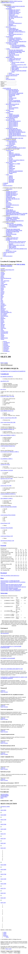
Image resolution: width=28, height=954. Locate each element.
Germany (3, 291)
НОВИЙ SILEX (12, 25)
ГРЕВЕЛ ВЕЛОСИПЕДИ (15, 133)
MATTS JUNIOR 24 (13, 122)
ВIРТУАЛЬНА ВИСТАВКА (15, 30)
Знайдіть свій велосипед (11, 75)
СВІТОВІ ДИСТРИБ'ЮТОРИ (16, 50)
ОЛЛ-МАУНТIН (12, 98)
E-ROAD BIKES (10, 145)
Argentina (3, 273)
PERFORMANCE (13, 141)
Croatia (2, 283)
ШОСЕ (10, 106)
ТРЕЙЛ (10, 96)
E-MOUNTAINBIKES (11, 140)
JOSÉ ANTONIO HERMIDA (18, 45)
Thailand (2, 335)
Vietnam (2, 339)
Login (7, 78)
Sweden (2, 330)
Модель (5, 341)
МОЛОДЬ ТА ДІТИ (10, 120)
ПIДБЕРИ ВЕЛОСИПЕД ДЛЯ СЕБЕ (14, 138)
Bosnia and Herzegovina (6, 278)
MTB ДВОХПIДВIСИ (14, 90)
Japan (2, 300)
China (2, 279)
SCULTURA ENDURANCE (15, 23)
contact (4, 932)
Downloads (5, 345)
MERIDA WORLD (10, 57)
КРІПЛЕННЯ (12, 166)
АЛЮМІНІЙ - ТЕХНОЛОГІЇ (15, 39)
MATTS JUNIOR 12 (13, 126)
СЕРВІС (8, 48)
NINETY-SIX (12, 14)
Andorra (2, 272)
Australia (2, 274)
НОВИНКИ (9, 8)
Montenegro (3, 308)
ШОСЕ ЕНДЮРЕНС (13, 107)
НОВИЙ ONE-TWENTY (14, 9)
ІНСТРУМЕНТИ (13, 172)
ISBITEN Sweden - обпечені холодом (17, 241)
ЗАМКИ (11, 173)
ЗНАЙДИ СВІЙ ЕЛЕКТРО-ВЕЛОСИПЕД (16, 147)
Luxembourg (3, 305)
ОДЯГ (7, 174)
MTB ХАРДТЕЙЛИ (13, 92)
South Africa (3, 328)
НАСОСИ (11, 169)
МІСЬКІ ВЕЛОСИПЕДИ (12, 117)
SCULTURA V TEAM (14, 74)
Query (2, 81)
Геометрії (5, 343)
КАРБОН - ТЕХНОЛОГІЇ (15, 37)
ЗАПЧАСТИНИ (9, 150)
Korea (2, 301)
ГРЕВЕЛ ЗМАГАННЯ (14, 115)
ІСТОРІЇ (11, 61)
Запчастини (6, 347)
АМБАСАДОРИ (12, 44)
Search (2, 83)
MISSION (11, 24)
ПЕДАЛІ (11, 158)
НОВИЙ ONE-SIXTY (14, 11)
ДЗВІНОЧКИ (12, 168)
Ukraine (2, 336)
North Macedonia (4, 316)
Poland (2, 319)
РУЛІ (10, 151)
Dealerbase (5, 935)
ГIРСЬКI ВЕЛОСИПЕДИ (15, 121)
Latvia (2, 302)
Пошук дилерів (4, 362)
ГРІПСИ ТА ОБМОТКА (14, 154)
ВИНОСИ (11, 152)
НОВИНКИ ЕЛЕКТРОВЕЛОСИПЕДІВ (15, 6)
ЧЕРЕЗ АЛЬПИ (15, 68)
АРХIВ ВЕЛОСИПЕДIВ (11, 128)
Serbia (2, 323)
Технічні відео (6, 346)
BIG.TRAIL (11, 18)
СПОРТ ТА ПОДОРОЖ (14, 100)
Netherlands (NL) (4, 311)
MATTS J (11, 127)
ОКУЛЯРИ (11, 180)
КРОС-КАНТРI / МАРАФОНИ (16, 93)
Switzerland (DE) (4, 331)
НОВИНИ (5, 183)
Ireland (2, 296)
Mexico (2, 307)
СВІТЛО (11, 167)
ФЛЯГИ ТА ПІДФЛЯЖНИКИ (16, 171)
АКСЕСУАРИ (9, 162)
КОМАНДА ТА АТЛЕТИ (12, 42)
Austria (2, 275)
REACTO (11, 20)
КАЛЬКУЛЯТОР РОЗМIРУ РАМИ (17, 51)
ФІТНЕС (8, 110)
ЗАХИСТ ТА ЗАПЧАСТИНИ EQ (16, 160)
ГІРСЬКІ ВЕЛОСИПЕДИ (12, 89)
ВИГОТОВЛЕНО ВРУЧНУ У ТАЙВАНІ (15, 214)
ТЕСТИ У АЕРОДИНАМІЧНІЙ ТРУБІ (18, 248)
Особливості (6, 348)
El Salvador (3, 286)
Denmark (3, 285)
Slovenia (2, 327)
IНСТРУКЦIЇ (12, 53)
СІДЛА (10, 157)
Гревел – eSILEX (13, 146)
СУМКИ (11, 165)
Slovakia (2, 325)
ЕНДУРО (11, 99)
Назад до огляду (4, 692)
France (2, 290)
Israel (2, 297)
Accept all (3, 951)
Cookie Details (17, 951)
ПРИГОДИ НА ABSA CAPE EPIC (19, 67)
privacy (4, 934)
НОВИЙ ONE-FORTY (14, 13)
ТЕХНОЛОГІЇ (9, 36)
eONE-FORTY (12, 144)
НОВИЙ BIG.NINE (13, 16)
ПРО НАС (8, 27)
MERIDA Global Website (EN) (7, 269)
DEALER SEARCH (10, 79)
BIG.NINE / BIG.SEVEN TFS (15, 17)
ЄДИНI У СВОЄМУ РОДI (15, 58)
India (2, 295)
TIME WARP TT (15, 69)
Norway (2, 317)
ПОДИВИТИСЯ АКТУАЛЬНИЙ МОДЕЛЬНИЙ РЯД (13, 371)
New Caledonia (4, 313)
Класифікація (6, 351)
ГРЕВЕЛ (8, 112)
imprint (4, 933)
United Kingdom (4, 337)
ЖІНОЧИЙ (11, 182)
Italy (1, 299)
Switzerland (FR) (4, 333)
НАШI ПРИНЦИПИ (13, 29)
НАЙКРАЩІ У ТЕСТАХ (14, 59)
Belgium (2, 277)
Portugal (2, 320)
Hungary (2, 292)
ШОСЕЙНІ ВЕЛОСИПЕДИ (12, 104)
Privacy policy (9, 948)
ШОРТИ (11, 177)
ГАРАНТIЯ (11, 56)
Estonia (2, 288)
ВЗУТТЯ (11, 178)
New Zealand (3, 314)
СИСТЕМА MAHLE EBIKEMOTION (17, 41)
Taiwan (2, 334)
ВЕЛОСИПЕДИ (7, 88)
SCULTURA (12, 22)
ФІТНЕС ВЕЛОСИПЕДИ (15, 134)
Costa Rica (3, 281)
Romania (2, 322)
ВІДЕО (10, 73)
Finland (2, 289)
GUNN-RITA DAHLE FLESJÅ (18, 46)
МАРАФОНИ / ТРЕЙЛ (14, 94)
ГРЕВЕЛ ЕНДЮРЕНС (14, 116)
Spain (2, 329)
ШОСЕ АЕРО (12, 105)
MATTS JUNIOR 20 (13, 123)
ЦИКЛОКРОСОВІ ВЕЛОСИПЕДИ (17, 132)
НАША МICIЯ (12, 28)
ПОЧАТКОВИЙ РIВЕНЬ (14, 101)
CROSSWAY (12, 118)
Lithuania (3, 303)
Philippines (3, 318)
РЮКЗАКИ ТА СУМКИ (14, 163)
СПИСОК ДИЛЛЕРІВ (14, 54)
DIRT (10, 19)
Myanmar (3, 309)
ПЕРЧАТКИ (11, 179)
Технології (5, 349)
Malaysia (2, 306)
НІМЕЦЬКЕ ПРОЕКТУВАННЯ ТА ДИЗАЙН (16, 213)
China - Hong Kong (5, 280)
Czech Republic (4, 284)
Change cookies (9, 951)
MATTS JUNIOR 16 (13, 124)
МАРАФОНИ (12, 95)
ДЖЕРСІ (11, 175)
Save (19, 952)
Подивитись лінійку (5, 806)
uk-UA (4, 253)
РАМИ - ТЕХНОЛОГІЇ (14, 40)
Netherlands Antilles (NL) (6, 312)
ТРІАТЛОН (11, 109)
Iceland (2, 294)
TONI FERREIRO (15, 47)
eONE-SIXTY (12, 7)
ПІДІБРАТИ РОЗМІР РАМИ (15, 52)
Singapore (3, 324)
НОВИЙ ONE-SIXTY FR (14, 12)
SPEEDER (11, 111)
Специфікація (6, 342)
